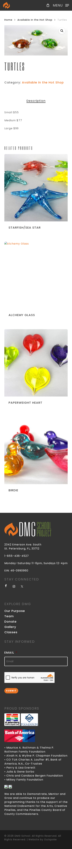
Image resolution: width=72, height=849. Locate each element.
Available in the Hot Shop (34, 19)
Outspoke (50, 839)
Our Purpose (14, 611)
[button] (61, 5)
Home (8, 19)
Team (9, 616)
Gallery (10, 627)
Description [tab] (36, 101)
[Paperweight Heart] (36, 363)
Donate (10, 622)
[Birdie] (36, 450)
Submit (11, 690)
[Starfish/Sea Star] (36, 187)
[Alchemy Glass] (36, 275)
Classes (10, 632)
